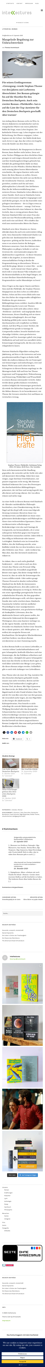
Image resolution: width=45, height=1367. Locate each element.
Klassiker (7, 1195)
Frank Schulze (14, 814)
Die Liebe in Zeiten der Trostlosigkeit (14, 935)
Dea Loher (27, 812)
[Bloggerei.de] (8, 1266)
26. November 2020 (21, 869)
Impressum (29, 3)
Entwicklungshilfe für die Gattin (11, 898)
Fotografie (5, 1228)
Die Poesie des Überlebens (11, 938)
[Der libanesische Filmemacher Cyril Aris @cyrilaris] (22, 1109)
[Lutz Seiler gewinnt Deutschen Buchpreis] (10, 763)
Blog (37, 3)
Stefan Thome (34, 814)
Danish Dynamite (8, 933)
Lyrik (5, 1198)
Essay (6, 1204)
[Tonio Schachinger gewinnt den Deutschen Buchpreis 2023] (10, 783)
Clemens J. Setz (18, 812)
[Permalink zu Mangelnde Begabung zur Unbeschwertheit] (22, 77)
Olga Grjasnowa (24, 814)
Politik (6, 1216)
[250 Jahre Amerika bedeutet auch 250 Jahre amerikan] (22, 1151)
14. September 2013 (17, 35)
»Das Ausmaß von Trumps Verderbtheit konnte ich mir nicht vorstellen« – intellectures (27, 864)
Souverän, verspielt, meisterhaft (12, 930)
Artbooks (7, 1230)
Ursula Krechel (7, 816)
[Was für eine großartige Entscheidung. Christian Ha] (22, 983)
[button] (4, 732)
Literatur (6, 29)
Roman (14, 29)
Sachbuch (7, 1207)
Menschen (5, 1213)
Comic (4, 1225)
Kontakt (19, 3)
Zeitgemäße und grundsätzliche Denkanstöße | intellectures (25, 838)
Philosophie (8, 1210)
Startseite (10, 3)
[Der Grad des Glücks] (29, 763)
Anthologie (7, 1201)
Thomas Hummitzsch (12, 47)
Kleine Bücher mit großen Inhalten (33, 898)
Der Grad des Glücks (29, 769)
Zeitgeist (7, 1219)
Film (3, 1222)
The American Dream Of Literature (13, 940)
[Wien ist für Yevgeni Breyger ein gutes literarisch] (22, 1067)
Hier (31, 467)
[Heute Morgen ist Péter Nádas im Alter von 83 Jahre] (22, 1025)
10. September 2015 (21, 842)
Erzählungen (8, 1193)
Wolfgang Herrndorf (18, 816)
